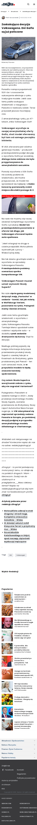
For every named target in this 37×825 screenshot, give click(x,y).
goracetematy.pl (27, 816)
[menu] (34, 4)
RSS (3, 789)
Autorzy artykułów (10, 780)
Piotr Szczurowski (12, 17)
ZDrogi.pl (4, 11)
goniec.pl (5, 812)
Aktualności (14, 11)
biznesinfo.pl (25, 803)
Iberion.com (6, 803)
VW (10, 555)
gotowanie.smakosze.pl (27, 808)
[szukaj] (28, 4)
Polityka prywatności (26, 778)
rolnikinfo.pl (7, 808)
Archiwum (6, 784)
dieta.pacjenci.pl (8, 821)
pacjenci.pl (6, 816)
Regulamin (21, 774)
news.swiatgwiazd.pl (27, 812)
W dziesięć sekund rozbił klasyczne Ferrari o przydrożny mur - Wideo (19, 526)
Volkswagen (21, 555)
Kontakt (20, 770)
